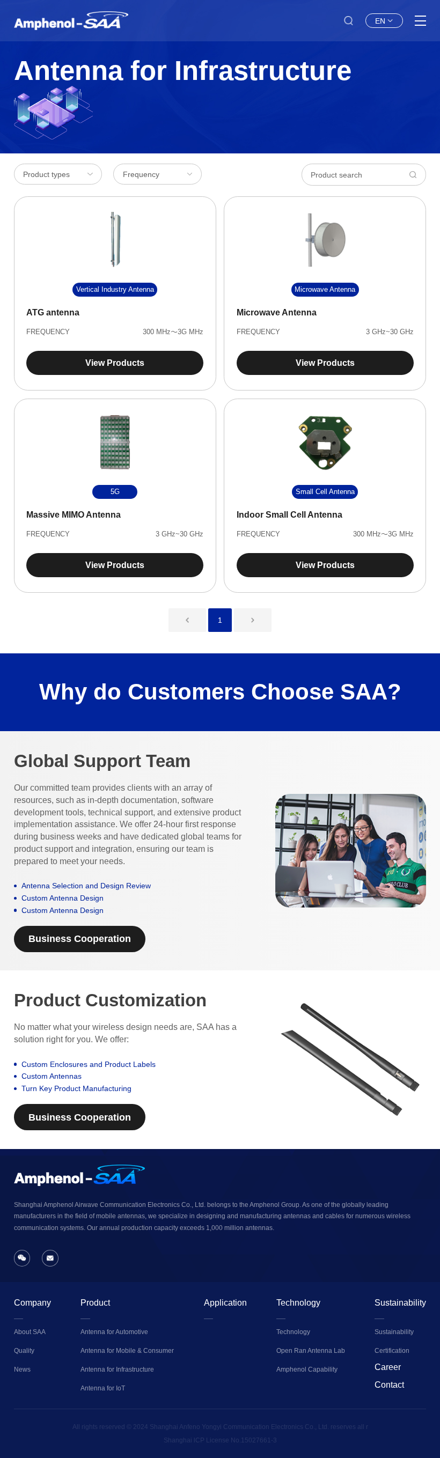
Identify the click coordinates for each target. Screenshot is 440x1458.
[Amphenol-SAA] (71, 20)
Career (388, 1367)
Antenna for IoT (102, 1388)
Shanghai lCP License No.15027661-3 (220, 1440)
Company (32, 1302)
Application (225, 1302)
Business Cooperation (79, 938)
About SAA (30, 1332)
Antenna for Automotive (114, 1332)
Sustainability (400, 1302)
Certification (392, 1350)
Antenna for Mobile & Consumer (127, 1350)
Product (95, 1302)
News (22, 1369)
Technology (298, 1302)
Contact (389, 1384)
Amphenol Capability (307, 1369)
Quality (24, 1350)
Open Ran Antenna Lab (310, 1350)
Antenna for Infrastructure (117, 1369)
